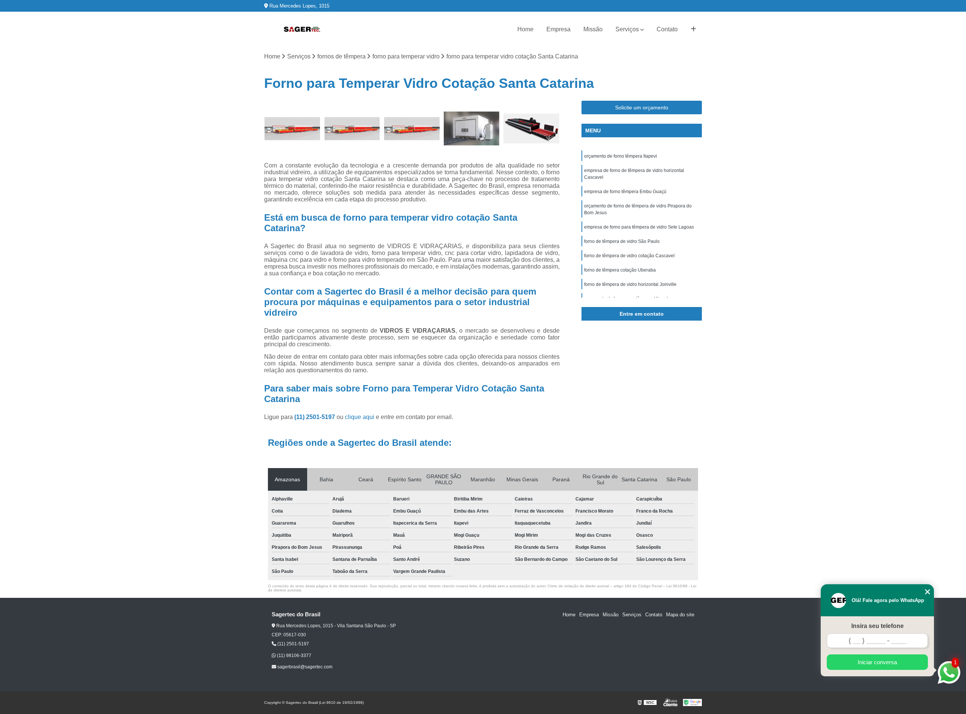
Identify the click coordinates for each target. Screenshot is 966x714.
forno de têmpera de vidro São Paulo (622, 241)
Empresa (558, 29)
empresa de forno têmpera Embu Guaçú (625, 191)
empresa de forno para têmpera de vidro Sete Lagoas (639, 227)
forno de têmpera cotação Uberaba (620, 270)
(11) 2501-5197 (315, 417)
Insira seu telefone (877, 626)
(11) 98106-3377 (293, 655)
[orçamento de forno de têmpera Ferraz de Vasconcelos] (292, 129)
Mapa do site (680, 614)
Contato (667, 29)
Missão (593, 29)
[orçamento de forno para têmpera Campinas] (472, 129)
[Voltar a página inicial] (302, 29)
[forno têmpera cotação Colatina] (412, 129)
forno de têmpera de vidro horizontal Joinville (630, 284)
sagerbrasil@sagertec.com (304, 666)
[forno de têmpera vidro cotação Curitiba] (352, 129)
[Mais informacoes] (693, 29)
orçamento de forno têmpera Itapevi (620, 156)
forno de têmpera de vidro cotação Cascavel (629, 255)
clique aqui (359, 417)
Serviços (627, 29)
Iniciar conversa (877, 662)
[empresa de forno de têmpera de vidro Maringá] (531, 129)
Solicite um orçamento (641, 107)
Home (525, 29)
